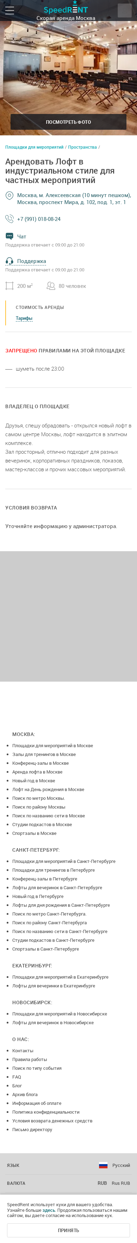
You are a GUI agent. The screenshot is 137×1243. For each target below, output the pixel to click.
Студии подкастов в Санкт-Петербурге (53, 940)
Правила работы (29, 1059)
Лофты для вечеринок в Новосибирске (53, 1022)
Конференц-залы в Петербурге (44, 879)
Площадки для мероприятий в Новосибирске (59, 1014)
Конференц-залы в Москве (40, 763)
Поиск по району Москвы (38, 807)
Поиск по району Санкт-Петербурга (49, 922)
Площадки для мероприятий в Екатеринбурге (60, 977)
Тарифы (24, 318)
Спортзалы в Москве (34, 833)
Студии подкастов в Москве (42, 824)
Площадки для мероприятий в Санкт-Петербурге (64, 861)
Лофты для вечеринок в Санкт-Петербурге (57, 887)
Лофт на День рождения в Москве (48, 789)
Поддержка (31, 260)
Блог (17, 1085)
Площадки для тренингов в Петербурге (53, 870)
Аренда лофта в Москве (37, 772)
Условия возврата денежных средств (52, 1120)
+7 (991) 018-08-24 (38, 218)
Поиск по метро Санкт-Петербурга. (49, 914)
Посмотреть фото (68, 122)
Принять (68, 1230)
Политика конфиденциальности (45, 1112)
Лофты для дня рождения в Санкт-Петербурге (61, 905)
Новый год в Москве (33, 780)
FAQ (16, 1077)
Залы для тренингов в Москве (44, 754)
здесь (49, 1210)
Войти (125, 11)
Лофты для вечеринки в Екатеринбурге (53, 985)
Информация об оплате (36, 1103)
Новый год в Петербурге (38, 896)
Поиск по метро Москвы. (38, 798)
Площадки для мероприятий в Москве (52, 745)
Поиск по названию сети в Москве (48, 815)
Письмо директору (32, 1129)
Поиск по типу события (36, 1068)
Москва (85, 17)
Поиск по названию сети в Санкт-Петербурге (59, 931)
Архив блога (25, 1094)
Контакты (22, 1050)
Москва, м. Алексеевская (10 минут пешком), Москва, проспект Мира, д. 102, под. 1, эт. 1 (74, 198)
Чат (21, 236)
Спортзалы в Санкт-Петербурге (45, 949)
